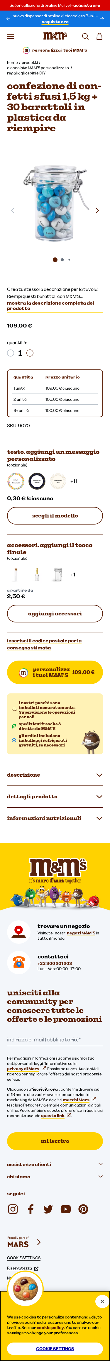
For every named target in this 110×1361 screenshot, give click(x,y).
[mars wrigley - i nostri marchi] (24, 1242)
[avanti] (102, 19)
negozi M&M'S (81, 933)
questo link (53, 1115)
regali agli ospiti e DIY (26, 73)
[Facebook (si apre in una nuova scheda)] (30, 1209)
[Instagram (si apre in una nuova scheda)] (13, 1209)
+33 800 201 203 (55, 963)
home (12, 62)
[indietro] (8, 19)
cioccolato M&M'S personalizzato (38, 67)
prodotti (30, 62)
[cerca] (85, 36)
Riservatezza (19, 1268)
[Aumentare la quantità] (30, 353)
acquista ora (86, 5)
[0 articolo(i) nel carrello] (99, 36)
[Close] (102, 1301)
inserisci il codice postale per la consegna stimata (44, 644)
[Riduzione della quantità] (11, 353)
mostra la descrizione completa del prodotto (50, 305)
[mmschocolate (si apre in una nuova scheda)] (83, 1209)
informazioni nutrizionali (44, 818)
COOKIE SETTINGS (23, 1257)
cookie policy (50, 1327)
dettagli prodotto (32, 796)
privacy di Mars (23, 1068)
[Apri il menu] (10, 36)
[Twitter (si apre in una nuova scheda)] (48, 1209)
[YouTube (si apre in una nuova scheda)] (65, 1209)
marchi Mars (76, 1099)
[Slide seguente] (97, 210)
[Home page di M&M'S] (55, 36)
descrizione (23, 775)
